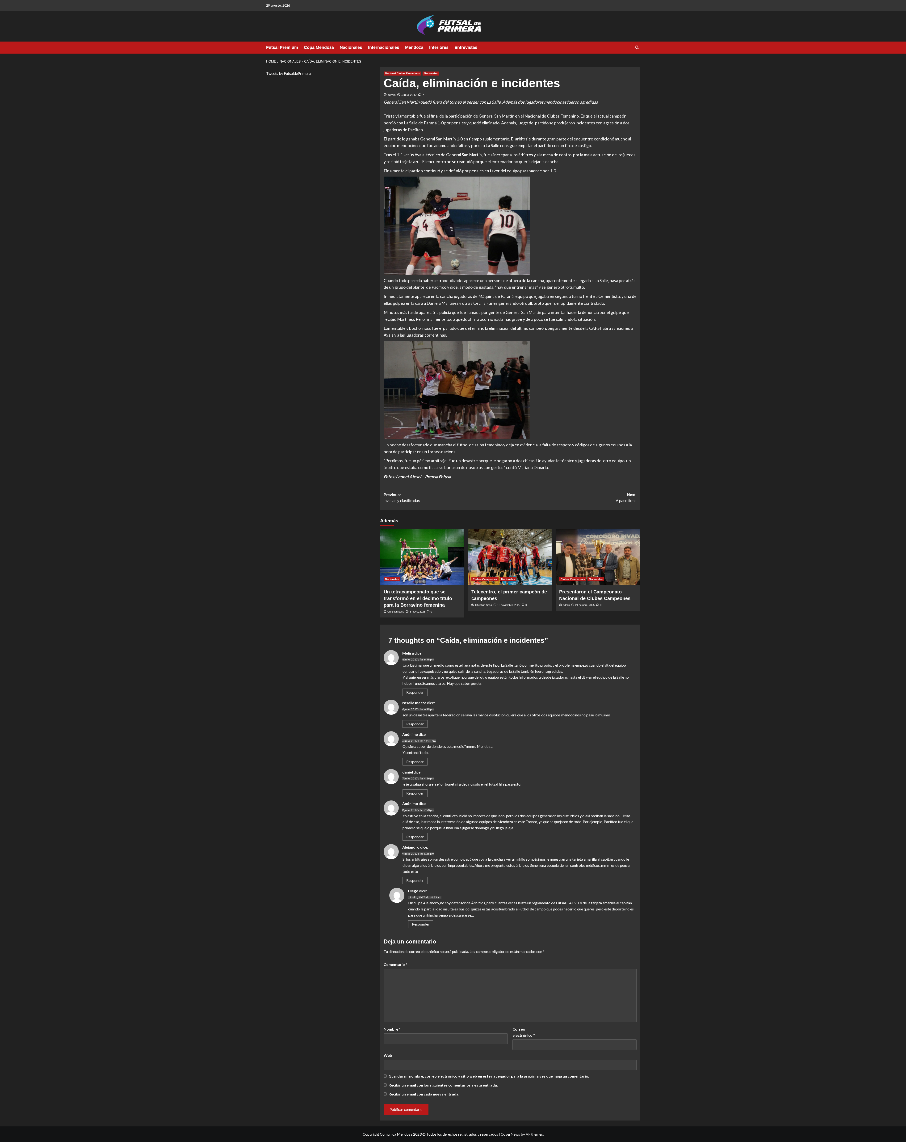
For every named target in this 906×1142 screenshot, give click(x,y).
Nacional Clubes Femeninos (402, 73)
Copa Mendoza (319, 47)
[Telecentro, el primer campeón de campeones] (510, 557)
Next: (626, 498)
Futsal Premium (282, 47)
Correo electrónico (523, 1032)
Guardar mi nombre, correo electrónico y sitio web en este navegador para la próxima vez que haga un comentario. (489, 1076)
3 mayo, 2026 (417, 611)
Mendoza (414, 47)
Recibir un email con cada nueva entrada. (424, 1094)
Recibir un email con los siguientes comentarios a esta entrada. (443, 1085)
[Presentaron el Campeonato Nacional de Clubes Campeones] (598, 557)
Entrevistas (465, 47)
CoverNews (510, 1134)
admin (392, 95)
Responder (415, 692)
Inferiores (439, 47)
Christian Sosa (395, 611)
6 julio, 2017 (409, 95)
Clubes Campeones (485, 579)
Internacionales (383, 47)
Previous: (402, 498)
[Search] (637, 47)
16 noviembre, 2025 (508, 605)
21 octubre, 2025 (585, 605)
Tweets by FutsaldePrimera (288, 73)
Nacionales (351, 47)
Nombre (392, 1029)
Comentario (395, 964)
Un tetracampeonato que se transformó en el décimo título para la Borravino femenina (418, 598)
